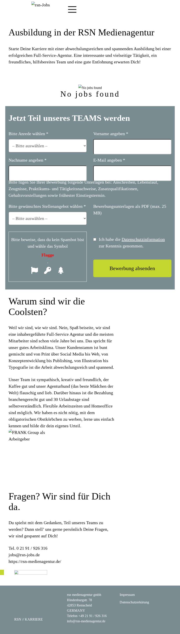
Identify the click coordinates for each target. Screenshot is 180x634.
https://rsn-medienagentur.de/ (35, 561)
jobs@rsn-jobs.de (24, 554)
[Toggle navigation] (72, 9)
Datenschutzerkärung (134, 602)
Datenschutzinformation (143, 239)
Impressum (127, 595)
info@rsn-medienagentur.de (86, 621)
